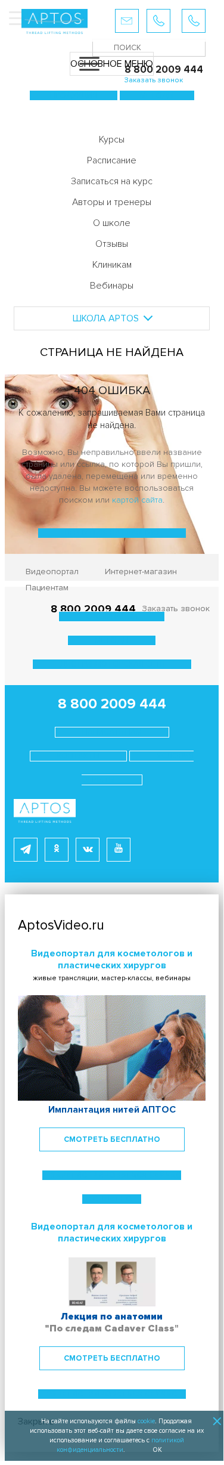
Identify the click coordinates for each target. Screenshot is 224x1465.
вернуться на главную (112, 533)
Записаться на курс (112, 181)
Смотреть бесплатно (112, 1139)
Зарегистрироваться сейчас (112, 1394)
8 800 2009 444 (112, 704)
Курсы (112, 139)
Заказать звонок (176, 608)
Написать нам (112, 732)
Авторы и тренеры (111, 202)
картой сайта (137, 500)
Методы (157, 95)
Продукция (73, 95)
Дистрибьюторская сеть (112, 664)
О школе (111, 223)
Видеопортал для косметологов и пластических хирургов (111, 959)
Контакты (78, 756)
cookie (146, 1421)
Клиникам (112, 265)
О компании (112, 616)
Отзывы (111, 244)
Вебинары (111, 286)
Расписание (111, 160)
